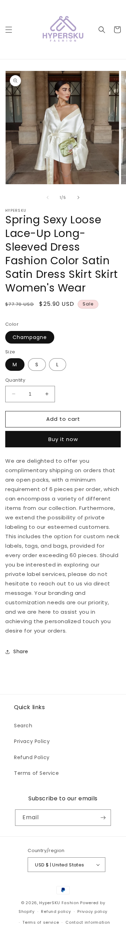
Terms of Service (36, 773)
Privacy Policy (32, 741)
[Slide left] (47, 197)
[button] (8, 29)
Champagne (30, 337)
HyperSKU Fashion (59, 903)
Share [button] (20, 651)
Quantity (15, 380)
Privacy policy (92, 911)
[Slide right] (78, 197)
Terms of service (40, 922)
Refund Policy (32, 757)
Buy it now (63, 439)
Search (23, 725)
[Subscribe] (103, 817)
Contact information (87, 922)
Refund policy (56, 911)
